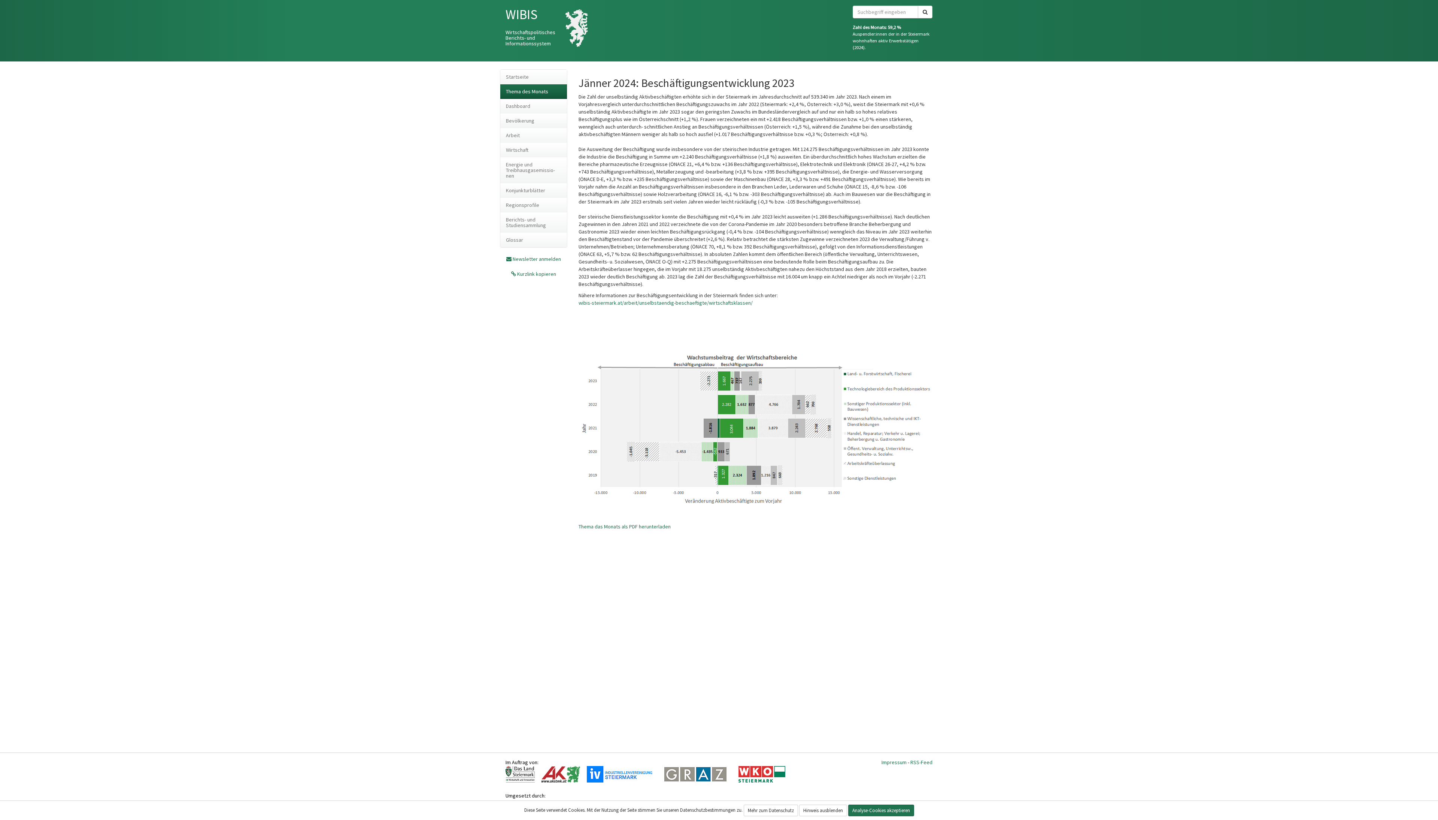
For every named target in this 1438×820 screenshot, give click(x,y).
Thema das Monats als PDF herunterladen (625, 526)
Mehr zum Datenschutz (771, 810)
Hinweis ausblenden (823, 810)
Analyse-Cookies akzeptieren (881, 810)
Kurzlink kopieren (536, 274)
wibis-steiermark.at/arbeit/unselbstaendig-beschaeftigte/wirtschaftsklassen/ (666, 302)
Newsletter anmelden (537, 259)
